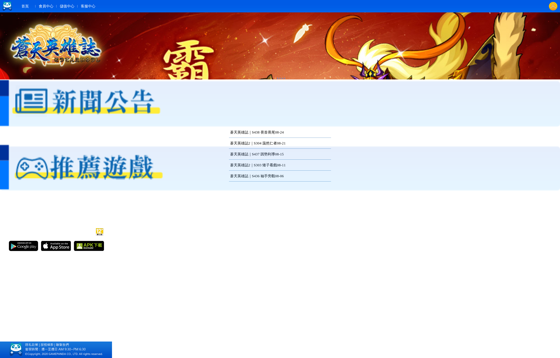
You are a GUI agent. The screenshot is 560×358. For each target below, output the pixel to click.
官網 (66, 231)
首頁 (25, 6)
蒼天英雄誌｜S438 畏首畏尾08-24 (257, 132)
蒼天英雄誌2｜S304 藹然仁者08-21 (258, 143)
